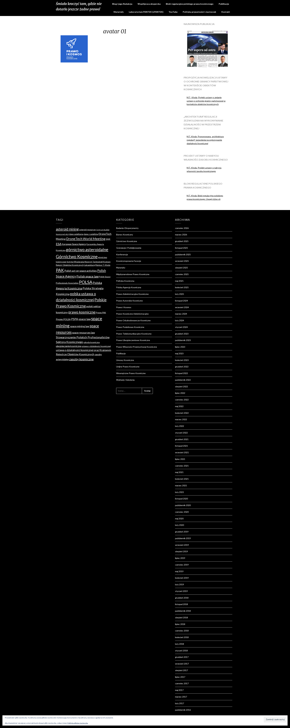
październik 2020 (183, 505)
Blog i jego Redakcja (122, 4)
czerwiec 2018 (182, 630)
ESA (58, 244)
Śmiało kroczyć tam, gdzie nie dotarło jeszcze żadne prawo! (79, 6)
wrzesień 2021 (182, 452)
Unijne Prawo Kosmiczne (127, 366)
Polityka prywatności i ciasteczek (199, 12)
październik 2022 (183, 380)
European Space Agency (74, 244)
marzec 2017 (181, 696)
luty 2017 (179, 703)
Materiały (119, 12)
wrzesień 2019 (182, 545)
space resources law (83, 332)
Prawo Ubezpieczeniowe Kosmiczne (133, 340)
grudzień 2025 (181, 241)
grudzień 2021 (181, 439)
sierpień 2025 (181, 267)
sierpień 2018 (181, 617)
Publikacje (224, 4)
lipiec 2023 (180, 347)
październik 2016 (183, 710)
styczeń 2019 (181, 591)
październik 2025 (183, 254)
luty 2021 (179, 492)
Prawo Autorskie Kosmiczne (129, 300)
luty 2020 (179, 525)
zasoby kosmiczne (81, 359)
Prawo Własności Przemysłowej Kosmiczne (136, 347)
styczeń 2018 (181, 650)
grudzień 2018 (181, 597)
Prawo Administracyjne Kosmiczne (132, 294)
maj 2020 (179, 518)
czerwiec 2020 (182, 512)
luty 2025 (179, 294)
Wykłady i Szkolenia (125, 380)
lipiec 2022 (180, 393)
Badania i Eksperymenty (127, 228)
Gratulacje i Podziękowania (128, 248)
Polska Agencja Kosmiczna (128, 287)
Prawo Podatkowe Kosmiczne (130, 327)
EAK (108, 239)
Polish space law (87, 276)
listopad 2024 (181, 300)
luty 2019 (179, 584)
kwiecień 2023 (182, 360)
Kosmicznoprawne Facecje (128, 261)
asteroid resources (87, 229)
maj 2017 (179, 690)
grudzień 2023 (181, 333)
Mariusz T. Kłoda (102, 265)
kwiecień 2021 (182, 479)
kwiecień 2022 (182, 413)
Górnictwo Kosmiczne (77, 256)
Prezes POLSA (63, 319)
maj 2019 (179, 571)
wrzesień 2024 (182, 307)
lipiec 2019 (180, 558)
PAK (60, 270)
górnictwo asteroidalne (87, 249)
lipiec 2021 (180, 459)
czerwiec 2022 (182, 399)
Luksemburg (89, 265)
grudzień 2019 (181, 531)
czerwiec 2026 (182, 228)
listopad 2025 (181, 248)
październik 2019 (183, 538)
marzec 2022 (181, 419)
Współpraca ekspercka (149, 4)
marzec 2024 (181, 313)
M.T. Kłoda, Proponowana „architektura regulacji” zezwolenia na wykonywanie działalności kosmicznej (205, 140)
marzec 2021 (181, 485)
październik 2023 (183, 340)
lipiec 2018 (180, 624)
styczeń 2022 (181, 432)
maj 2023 (179, 353)
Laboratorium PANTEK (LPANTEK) (146, 12)
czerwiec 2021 (182, 465)
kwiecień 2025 (182, 287)
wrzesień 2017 (182, 663)
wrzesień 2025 (182, 261)
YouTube (173, 12)
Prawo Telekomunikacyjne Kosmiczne (133, 333)
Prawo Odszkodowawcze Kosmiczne (133, 320)
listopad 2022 (181, 373)
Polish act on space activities (80, 270)
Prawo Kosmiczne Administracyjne (132, 313)
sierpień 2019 (181, 551)
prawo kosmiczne (81, 312)
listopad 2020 (181, 498)
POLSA (85, 282)
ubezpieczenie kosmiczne (68, 346)
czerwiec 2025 (182, 274)
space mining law (79, 326)
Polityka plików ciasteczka (77, 723)
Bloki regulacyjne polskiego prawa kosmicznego (189, 4)
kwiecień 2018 (182, 637)
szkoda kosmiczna (92, 342)
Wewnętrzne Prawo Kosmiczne (131, 373)
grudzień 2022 (181, 366)
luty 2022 (179, 426)
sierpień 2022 (181, 386)
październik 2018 (183, 611)
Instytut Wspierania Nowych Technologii (85, 262)
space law (85, 319)
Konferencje (122, 254)
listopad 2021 (181, 445)
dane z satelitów (91, 234)
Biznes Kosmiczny (124, 234)
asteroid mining (67, 229)
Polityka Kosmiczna (125, 281)
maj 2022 (179, 406)
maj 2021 (179, 472)
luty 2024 (179, 320)
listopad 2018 (181, 604)
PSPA (74, 319)
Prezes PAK (101, 312)
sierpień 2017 (181, 670)
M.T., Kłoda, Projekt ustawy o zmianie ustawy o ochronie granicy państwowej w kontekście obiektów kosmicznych (206, 101)
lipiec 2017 (180, 677)
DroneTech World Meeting (85, 239)
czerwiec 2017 (182, 683)
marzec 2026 (181, 234)
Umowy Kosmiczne (125, 360)
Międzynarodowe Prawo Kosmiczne (132, 274)
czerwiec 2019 (182, 564)
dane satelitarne (76, 234)
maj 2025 (179, 281)
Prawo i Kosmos (123, 307)
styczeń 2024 (181, 327)
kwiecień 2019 (182, 578)
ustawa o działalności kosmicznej (96, 346)
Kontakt (225, 12)
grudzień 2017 (181, 657)
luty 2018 (179, 644)
